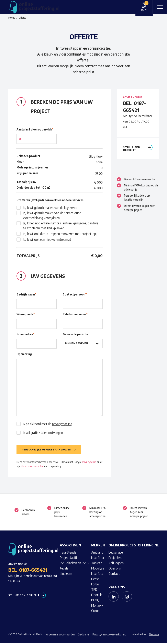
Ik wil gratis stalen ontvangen (43, 433)
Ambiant (97, 552)
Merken (98, 545)
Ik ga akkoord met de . (48, 424)
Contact (114, 574)
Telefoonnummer (75, 314)
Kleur (20, 161)
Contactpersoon (75, 294)
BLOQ (95, 600)
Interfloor (97, 558)
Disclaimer (84, 634)
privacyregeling (62, 424)
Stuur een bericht (131, 148)
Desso (95, 579)
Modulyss (97, 568)
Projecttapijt (68, 558)
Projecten (115, 558)
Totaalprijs (28, 255)
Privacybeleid (89, 462)
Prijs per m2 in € (27, 173)
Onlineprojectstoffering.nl (134, 545)
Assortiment (71, 545)
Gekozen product (28, 156)
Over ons (115, 568)
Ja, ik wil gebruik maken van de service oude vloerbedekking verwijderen (52, 215)
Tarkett (96, 563)
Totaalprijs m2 (26, 182)
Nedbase (154, 634)
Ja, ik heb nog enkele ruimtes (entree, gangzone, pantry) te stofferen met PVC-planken (60, 225)
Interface (97, 574)
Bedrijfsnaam (26, 294)
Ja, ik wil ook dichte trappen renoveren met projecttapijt (61, 234)
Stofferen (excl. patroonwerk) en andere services (50, 200)
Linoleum (66, 574)
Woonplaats (25, 314)
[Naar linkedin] (114, 596)
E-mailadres (25, 334)
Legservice (116, 552)
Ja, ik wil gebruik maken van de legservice (50, 208)
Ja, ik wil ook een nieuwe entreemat (47, 239)
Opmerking (24, 354)
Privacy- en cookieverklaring (109, 634)
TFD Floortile (96, 592)
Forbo (95, 584)
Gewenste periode (75, 334)
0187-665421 (33, 570)
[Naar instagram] (127, 596)
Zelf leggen (116, 563)
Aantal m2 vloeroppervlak (34, 129)
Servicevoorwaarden (32, 466)
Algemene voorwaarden (60, 634)
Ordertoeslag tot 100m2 (33, 187)
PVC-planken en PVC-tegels (74, 565)
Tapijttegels (68, 552)
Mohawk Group (97, 608)
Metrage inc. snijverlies (32, 167)
